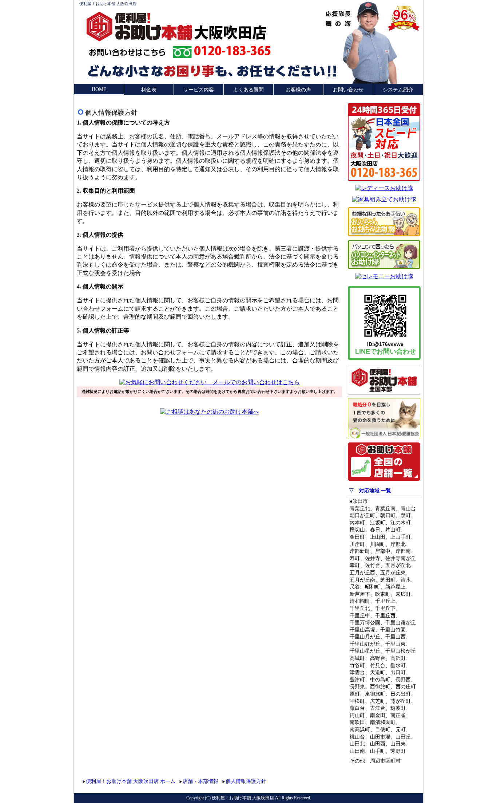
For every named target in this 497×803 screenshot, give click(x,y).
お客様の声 (298, 89)
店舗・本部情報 (200, 781)
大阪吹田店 (230, 32)
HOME (99, 89)
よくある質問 (248, 89)
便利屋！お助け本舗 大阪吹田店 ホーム (130, 781)
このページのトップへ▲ (386, 780)
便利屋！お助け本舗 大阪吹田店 (107, 3)
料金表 (148, 89)
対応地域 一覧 (375, 490)
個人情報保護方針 (246, 781)
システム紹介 (398, 89)
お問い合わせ (348, 89)
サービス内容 (198, 89)
